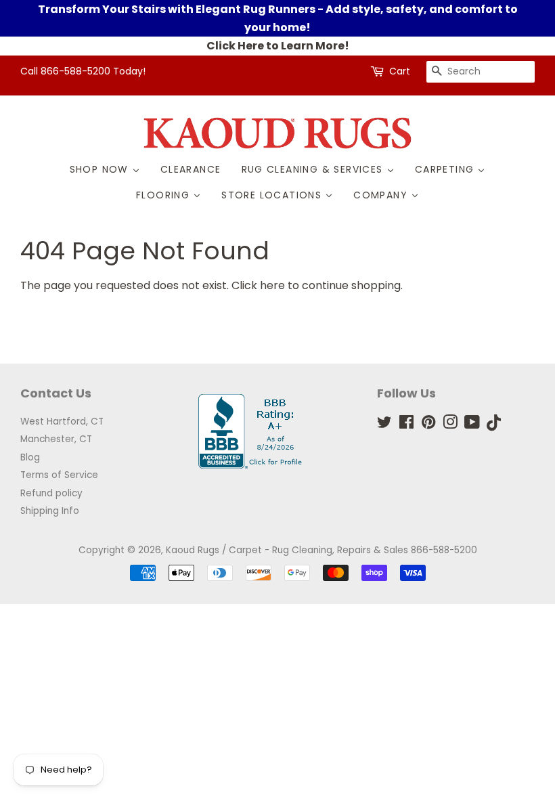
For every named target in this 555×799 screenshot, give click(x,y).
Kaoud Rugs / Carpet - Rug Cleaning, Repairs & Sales (287, 550)
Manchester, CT (56, 439)
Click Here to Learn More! (277, 45)
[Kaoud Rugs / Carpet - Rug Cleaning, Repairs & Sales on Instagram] (450, 424)
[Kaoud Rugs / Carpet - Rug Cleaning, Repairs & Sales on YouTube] (472, 424)
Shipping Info (49, 510)
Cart (399, 71)
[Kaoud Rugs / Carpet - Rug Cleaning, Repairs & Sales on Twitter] (384, 424)
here (272, 285)
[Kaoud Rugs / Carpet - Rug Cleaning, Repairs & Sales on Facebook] (406, 424)
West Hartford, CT (62, 421)
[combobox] (480, 72)
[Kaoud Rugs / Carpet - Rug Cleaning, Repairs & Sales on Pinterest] (428, 424)
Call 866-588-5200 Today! (83, 71)
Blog (30, 457)
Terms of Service (59, 475)
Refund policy (51, 493)
